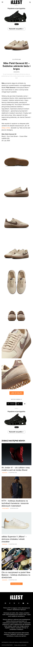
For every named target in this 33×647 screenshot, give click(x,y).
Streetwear (5, 508)
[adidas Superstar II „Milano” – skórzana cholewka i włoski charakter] (16, 523)
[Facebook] (9, 603)
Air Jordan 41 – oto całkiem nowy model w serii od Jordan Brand (16, 468)
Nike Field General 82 (16, 399)
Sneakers (16, 72)
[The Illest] (16, 2)
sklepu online (6, 128)
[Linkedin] (27, 603)
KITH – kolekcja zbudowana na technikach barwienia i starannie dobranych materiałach (15, 503)
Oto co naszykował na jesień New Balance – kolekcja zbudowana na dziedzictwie (16, 575)
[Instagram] (5, 603)
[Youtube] (23, 603)
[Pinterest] (18, 603)
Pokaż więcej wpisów (16, 583)
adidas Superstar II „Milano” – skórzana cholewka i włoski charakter (14, 539)
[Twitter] (14, 603)
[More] (24, 403)
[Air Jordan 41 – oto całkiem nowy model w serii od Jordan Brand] (16, 454)
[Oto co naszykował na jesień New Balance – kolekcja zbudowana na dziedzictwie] (16, 559)
